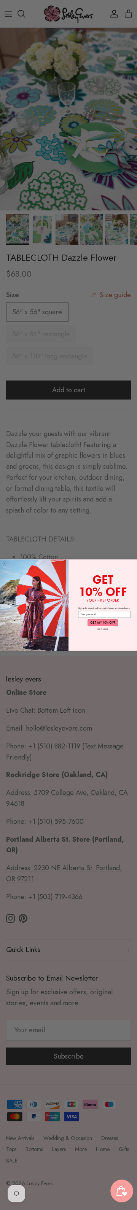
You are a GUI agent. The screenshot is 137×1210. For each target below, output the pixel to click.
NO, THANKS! (102, 629)
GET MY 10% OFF (102, 622)
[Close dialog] (4, 563)
